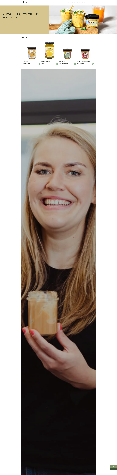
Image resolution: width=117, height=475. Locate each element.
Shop (68, 2)
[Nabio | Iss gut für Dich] (24, 2)
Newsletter (113, 469)
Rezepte (78, 2)
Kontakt (83, 2)
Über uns (73, 2)
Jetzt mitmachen (5, 25)
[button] (3, 20)
